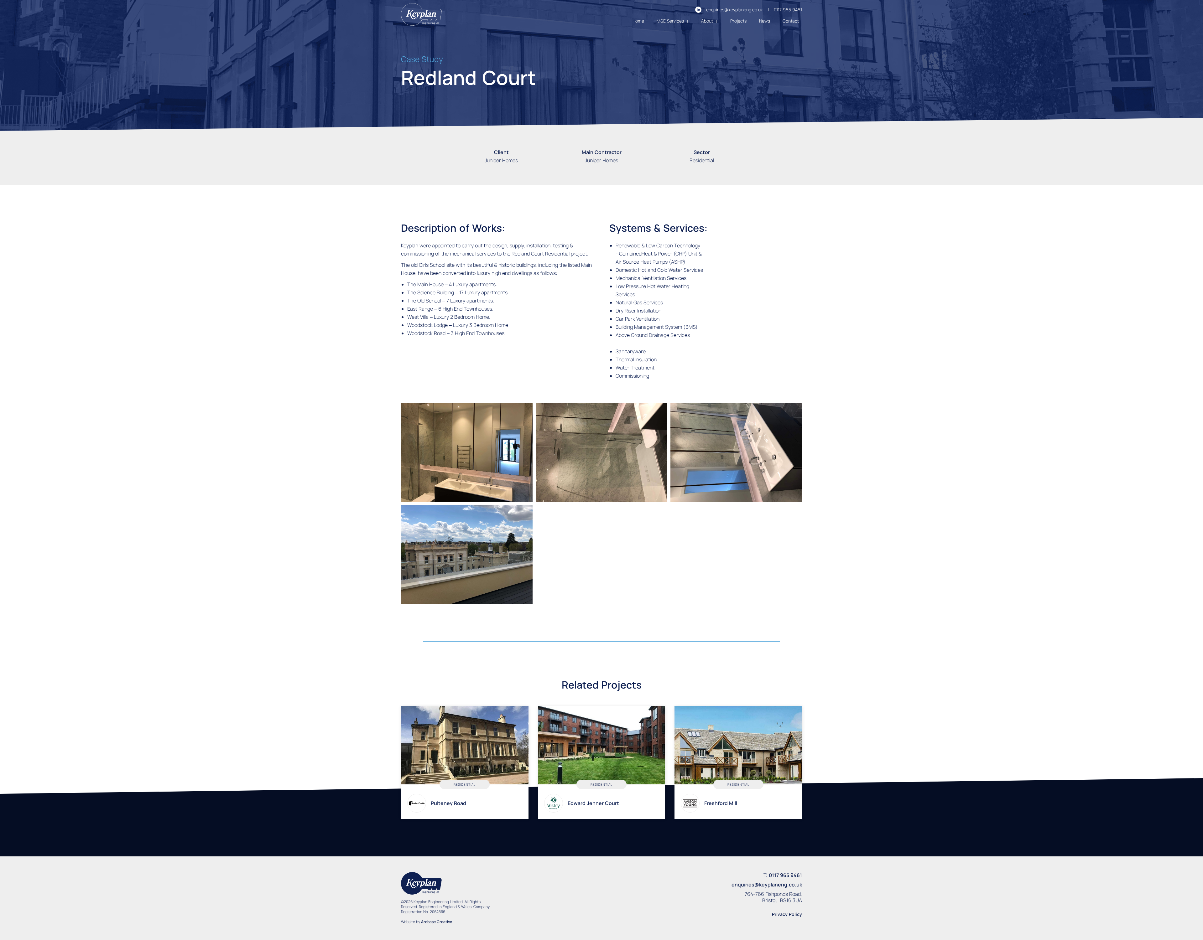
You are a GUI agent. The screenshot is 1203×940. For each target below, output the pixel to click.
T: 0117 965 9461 (782, 875)
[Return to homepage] (421, 15)
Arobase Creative (436, 921)
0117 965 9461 (788, 10)
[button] (672, 21)
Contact (791, 21)
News (764, 21)
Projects (738, 21)
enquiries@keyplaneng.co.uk (734, 10)
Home (638, 21)
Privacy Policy (787, 914)
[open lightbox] (467, 452)
